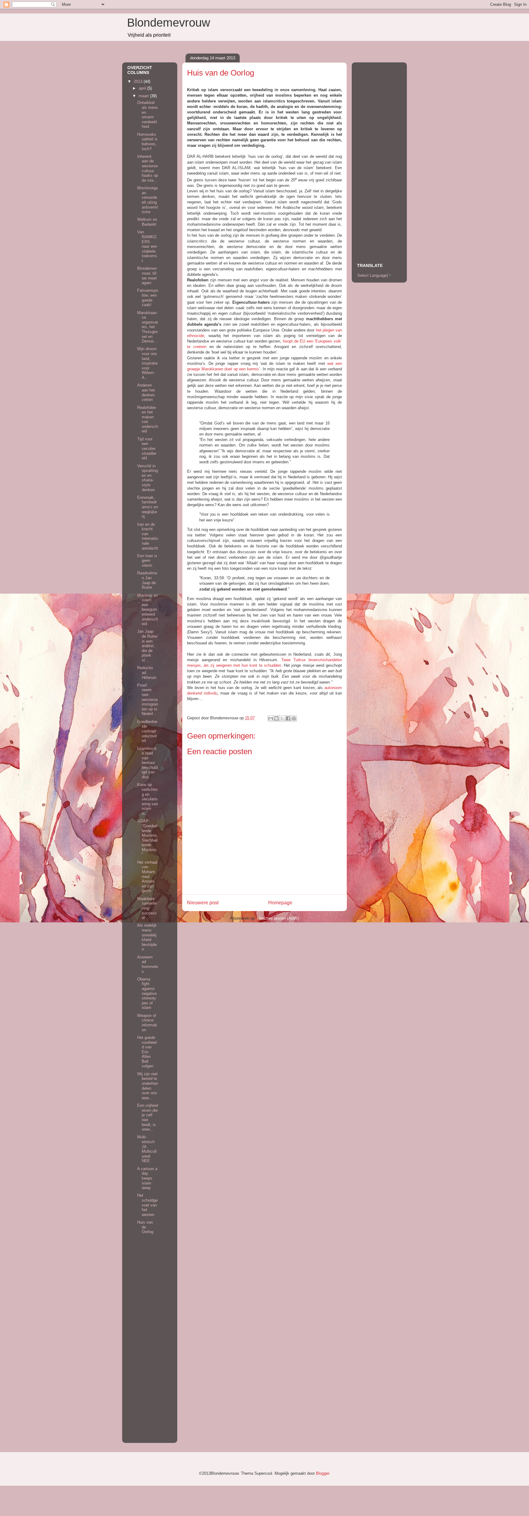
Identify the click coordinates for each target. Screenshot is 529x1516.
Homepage (280, 902)
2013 (139, 81)
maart (144, 96)
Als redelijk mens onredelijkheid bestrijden (147, 937)
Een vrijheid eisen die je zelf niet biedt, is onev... (147, 1117)
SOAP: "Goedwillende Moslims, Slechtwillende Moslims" (147, 838)
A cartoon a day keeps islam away (147, 1178)
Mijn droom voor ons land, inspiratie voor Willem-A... (147, 363)
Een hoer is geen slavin (147, 561)
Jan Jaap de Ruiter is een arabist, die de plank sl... (147, 645)
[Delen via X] (282, 718)
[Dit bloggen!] (276, 718)
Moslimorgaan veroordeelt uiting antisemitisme (147, 200)
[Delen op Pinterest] (294, 718)
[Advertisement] (145, 1345)
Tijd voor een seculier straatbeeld (146, 448)
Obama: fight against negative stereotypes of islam (147, 993)
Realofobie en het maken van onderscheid (147, 419)
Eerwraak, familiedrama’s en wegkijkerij (147, 507)
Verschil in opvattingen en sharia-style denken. (147, 478)
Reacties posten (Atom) (278, 918)
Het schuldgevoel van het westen (147, 1205)
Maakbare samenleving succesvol (147, 908)
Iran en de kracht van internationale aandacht (147, 536)
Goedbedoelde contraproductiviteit (147, 731)
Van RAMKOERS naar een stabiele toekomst (147, 246)
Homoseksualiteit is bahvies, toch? (147, 141)
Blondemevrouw (168, 22)
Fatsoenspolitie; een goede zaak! (147, 297)
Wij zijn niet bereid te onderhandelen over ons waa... (147, 1086)
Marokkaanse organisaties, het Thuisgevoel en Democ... (147, 327)
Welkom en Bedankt (147, 222)
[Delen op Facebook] (288, 718)
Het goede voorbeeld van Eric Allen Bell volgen (147, 1052)
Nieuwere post (203, 902)
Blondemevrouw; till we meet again (147, 275)
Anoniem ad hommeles (147, 964)
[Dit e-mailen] (271, 718)
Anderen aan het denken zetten (146, 392)
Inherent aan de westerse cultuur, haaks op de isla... (147, 168)
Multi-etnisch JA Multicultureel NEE (147, 1149)
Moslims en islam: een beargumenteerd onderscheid (147, 609)
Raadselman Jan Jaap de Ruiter (147, 580)
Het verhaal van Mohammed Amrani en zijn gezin (147, 876)
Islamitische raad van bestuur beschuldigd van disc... (147, 763)
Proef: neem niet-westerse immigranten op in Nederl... (147, 699)
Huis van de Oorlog (145, 1227)
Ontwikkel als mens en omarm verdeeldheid (147, 114)
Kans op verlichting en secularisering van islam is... (147, 799)
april (143, 88)
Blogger (322, 1473)
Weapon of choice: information (147, 1022)
